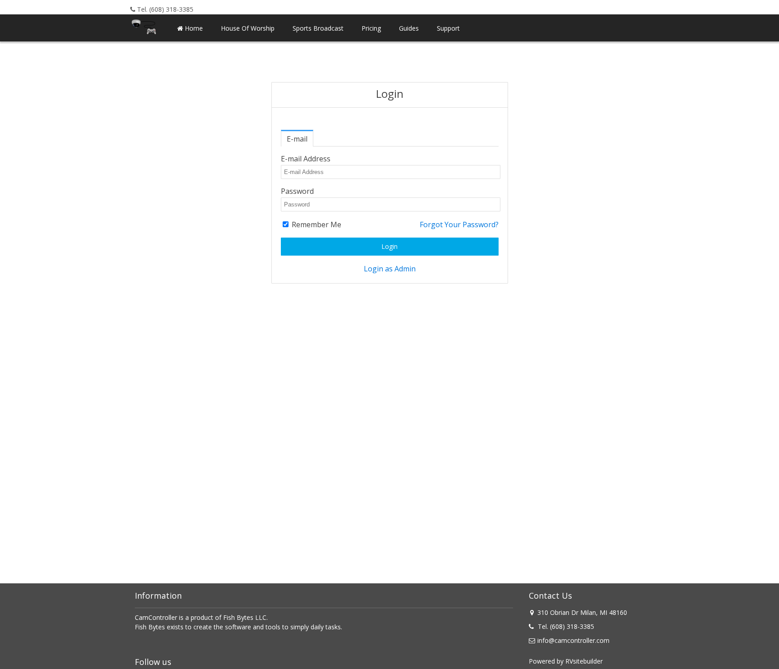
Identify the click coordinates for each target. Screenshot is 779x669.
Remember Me (315, 224)
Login (389, 246)
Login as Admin (390, 269)
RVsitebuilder (584, 661)
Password (297, 191)
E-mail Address (305, 159)
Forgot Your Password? (459, 224)
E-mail (297, 139)
